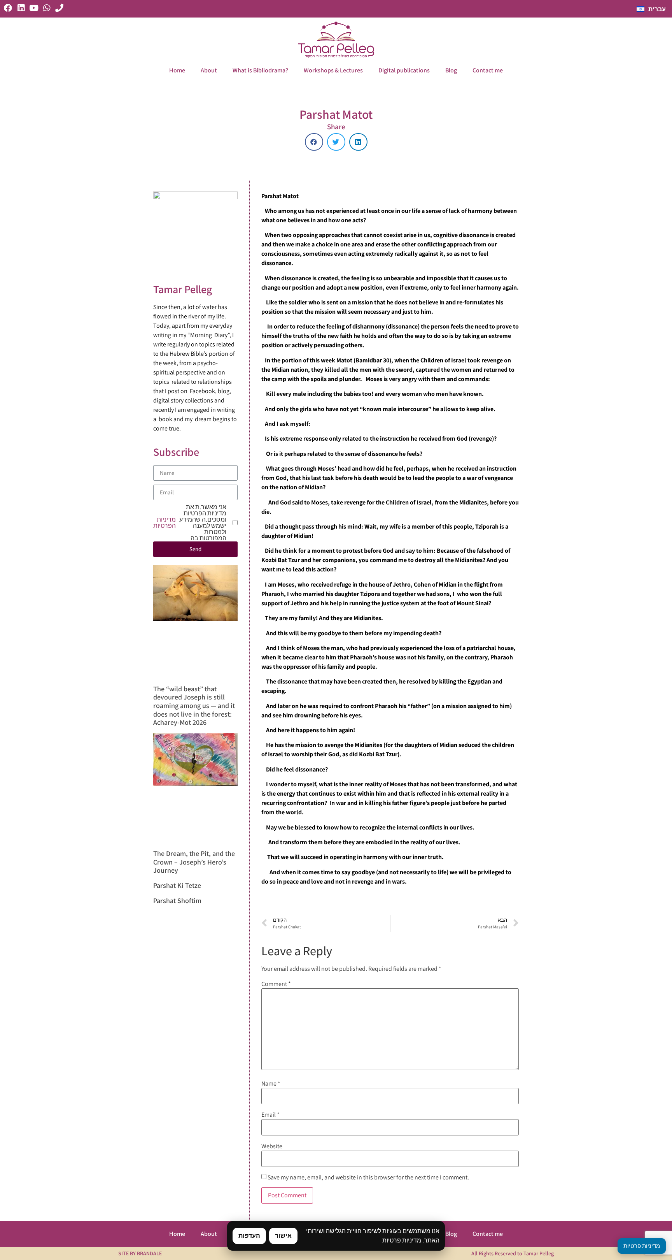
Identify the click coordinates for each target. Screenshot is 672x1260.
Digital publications (404, 70)
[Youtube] (34, 8)
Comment (276, 984)
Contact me (487, 70)
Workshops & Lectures (333, 70)
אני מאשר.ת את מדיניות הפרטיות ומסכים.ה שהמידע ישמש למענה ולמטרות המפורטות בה (189, 522)
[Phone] (59, 8)
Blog (451, 70)
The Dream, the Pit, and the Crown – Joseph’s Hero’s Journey (194, 862)
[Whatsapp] (46, 8)
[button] (314, 142)
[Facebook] (8, 8)
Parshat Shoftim (177, 900)
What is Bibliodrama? (260, 70)
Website (271, 1146)
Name (270, 1084)
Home (177, 70)
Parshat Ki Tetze (177, 885)
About (209, 70)
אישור (283, 1236)
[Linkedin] (21, 8)
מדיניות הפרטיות (164, 523)
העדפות (249, 1236)
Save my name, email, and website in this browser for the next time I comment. (368, 1177)
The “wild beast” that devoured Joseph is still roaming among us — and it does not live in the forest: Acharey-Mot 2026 (194, 705)
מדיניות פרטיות (401, 1240)
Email (270, 1115)
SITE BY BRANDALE (140, 1253)
